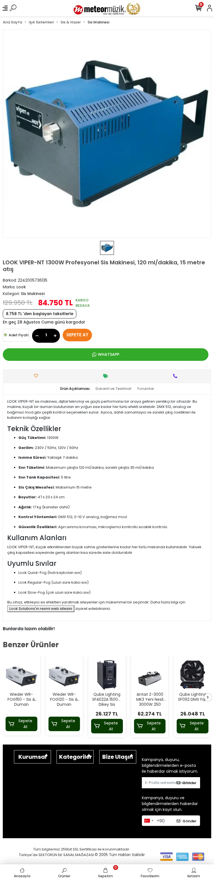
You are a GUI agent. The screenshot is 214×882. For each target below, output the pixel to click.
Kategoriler (75, 757)
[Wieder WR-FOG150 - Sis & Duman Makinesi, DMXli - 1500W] (21, 674)
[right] (208, 697)
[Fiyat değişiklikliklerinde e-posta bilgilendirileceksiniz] (107, 376)
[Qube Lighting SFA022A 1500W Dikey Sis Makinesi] (107, 674)
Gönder (189, 783)
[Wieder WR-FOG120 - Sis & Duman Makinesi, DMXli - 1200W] (64, 674)
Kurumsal (32, 757)
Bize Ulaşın (117, 757)
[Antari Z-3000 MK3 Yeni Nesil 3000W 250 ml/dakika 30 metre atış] (150, 674)
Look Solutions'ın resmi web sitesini (40, 608)
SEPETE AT (77, 335)
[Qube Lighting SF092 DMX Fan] (192, 674)
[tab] (75, 388)
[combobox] (148, 821)
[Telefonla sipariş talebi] (176, 376)
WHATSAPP (108, 354)
